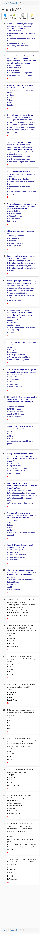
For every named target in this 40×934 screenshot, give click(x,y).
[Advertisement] (20, 906)
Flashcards (13, 3)
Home (5, 3)
